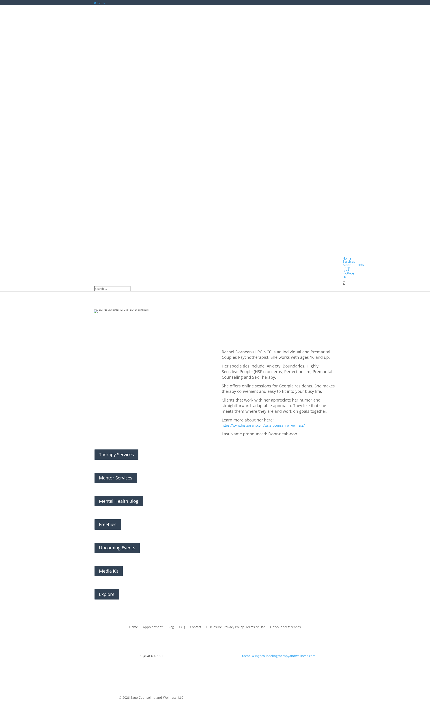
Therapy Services (116, 454)
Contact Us (348, 275)
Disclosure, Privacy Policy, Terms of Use (235, 627)
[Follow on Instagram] (283, 698)
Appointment (153, 627)
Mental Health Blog (118, 501)
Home (133, 627)
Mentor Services (115, 478)
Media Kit (108, 571)
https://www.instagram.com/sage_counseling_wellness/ (263, 425)
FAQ (182, 627)
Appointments (353, 264)
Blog (171, 627)
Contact (195, 627)
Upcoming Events (117, 548)
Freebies (107, 524)
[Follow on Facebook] (274, 698)
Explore (106, 594)
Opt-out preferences (285, 627)
